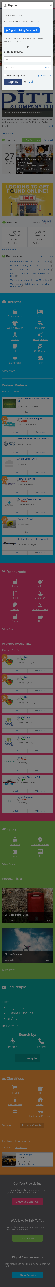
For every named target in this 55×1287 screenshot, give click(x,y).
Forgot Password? (43, 75)
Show (47, 67)
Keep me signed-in (16, 75)
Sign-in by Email (14, 52)
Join (31, 81)
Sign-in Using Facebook (23, 30)
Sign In (13, 82)
